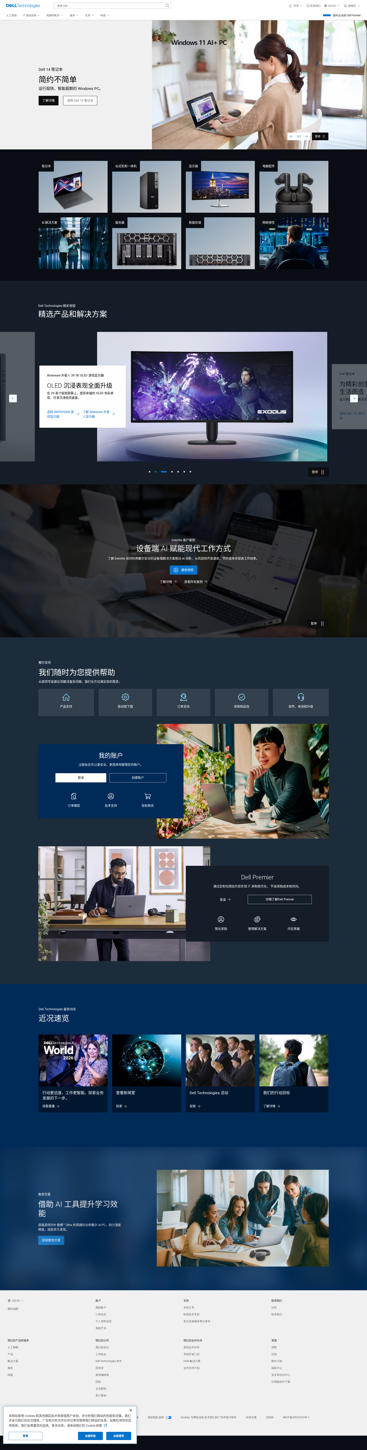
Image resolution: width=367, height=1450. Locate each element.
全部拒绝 (90, 1435)
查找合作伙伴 (192, 1347)
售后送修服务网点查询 (197, 1321)
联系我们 (276, 1314)
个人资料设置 (104, 1321)
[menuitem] (31, 15)
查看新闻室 (125, 1093)
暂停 (317, 136)
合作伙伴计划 (192, 1367)
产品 (10, 1354)
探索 (119, 1106)
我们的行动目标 (276, 1093)
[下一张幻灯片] (306, 136)
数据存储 (195, 222)
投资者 (100, 1367)
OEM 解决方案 (192, 1361)
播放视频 (187, 570)
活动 (274, 1354)
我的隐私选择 (156, 1417)
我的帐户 (101, 1307)
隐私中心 (276, 1367)
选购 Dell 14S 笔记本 (59, 416)
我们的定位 (102, 1347)
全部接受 (118, 1435)
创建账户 (138, 778)
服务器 (119, 222)
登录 (81, 778)
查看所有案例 (193, 582)
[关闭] (131, 1410)
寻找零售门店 (192, 1354)
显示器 (193, 166)
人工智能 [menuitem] (11, 15)
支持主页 (189, 1307)
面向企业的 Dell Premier (347, 15)
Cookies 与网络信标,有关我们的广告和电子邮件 (209, 1417)
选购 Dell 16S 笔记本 (94, 416)
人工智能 (13, 1347)
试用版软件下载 (280, 1381)
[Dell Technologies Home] (23, 5)
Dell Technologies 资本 (109, 1361)
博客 (274, 1347)
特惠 (10, 1374)
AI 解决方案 (50, 222)
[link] (313, 5)
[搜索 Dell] (167, 6)
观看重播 (48, 1106)
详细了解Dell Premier (280, 899)
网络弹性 (268, 222)
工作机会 (101, 1354)
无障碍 (270, 1417)
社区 (274, 1307)
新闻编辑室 (102, 1374)
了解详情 (166, 582)
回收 (98, 1381)
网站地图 (13, 1308)
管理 (25, 1435)
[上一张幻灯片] (291, 136)
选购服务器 (347, 414)
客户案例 (101, 1395)
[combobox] (112, 6)
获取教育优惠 (51, 1240)
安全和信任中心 (280, 1374)
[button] (296, 5)
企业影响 (101, 1388)
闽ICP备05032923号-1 (296, 1417)
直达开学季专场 (53, 103)
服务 (10, 1367)
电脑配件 (268, 166)
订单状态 (101, 1314)
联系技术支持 (192, 1314)
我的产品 (101, 1328)
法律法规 (251, 1417)
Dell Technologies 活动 (209, 1093)
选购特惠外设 (85, 103)
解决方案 (13, 1361)
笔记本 (46, 166)
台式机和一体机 (126, 166)
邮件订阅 (276, 1361)
